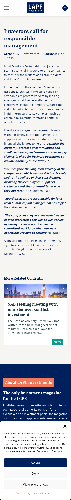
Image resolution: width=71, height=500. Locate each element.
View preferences (35, 484)
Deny (35, 473)
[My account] (65, 8)
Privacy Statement (43, 493)
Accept (35, 462)
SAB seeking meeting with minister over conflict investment (33, 309)
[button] (65, 426)
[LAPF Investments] (35, 8)
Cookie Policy (23, 493)
